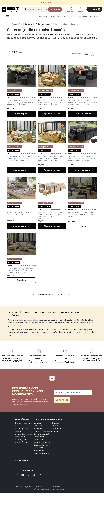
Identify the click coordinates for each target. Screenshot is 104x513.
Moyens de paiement (39, 427)
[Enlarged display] (93, 54)
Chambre (56, 428)
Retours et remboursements (42, 441)
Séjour (55, 426)
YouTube (23, 475)
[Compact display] (86, 53)
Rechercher (55, 9)
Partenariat (39, 436)
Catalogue (57, 419)
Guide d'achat (21, 442)
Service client (22, 460)
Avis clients (20, 436)
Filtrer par (13, 51)
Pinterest (28, 475)
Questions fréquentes (39, 449)
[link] (52, 2)
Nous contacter (41, 445)
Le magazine (21, 439)
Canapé (55, 423)
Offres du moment (24, 434)
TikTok (40, 475)
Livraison (37, 423)
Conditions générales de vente (42, 487)
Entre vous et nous (43, 419)
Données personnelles (58, 487)
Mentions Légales (23, 486)
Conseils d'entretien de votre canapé (43, 432)
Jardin (55, 431)
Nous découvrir (22, 419)
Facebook (17, 475)
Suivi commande (41, 453)
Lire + (10, 335)
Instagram (34, 475)
